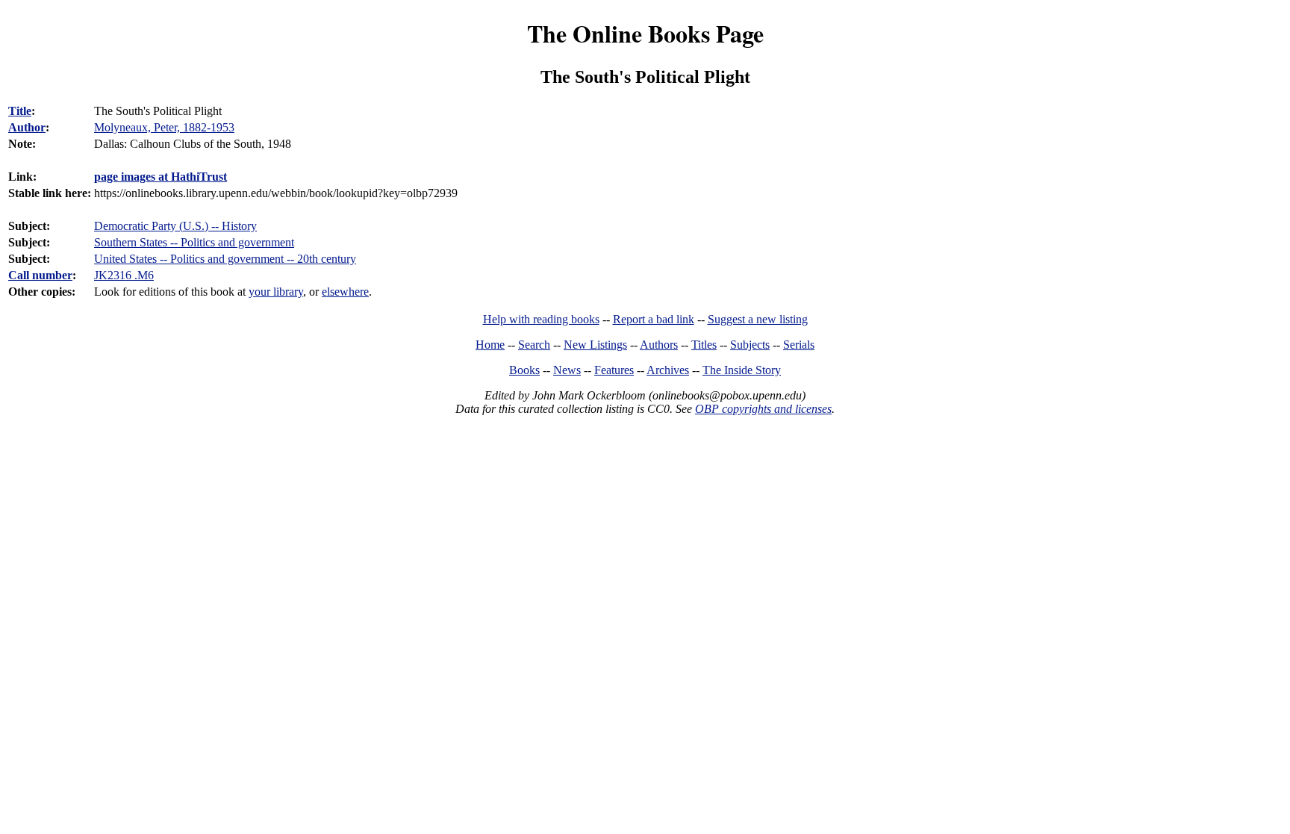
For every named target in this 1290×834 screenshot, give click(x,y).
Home (490, 344)
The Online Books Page (645, 33)
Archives (667, 370)
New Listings (595, 344)
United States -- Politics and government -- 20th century (225, 258)
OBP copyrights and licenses (763, 408)
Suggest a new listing (758, 319)
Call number (40, 275)
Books (524, 370)
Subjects (750, 344)
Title (19, 111)
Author (27, 127)
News (567, 370)
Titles (704, 344)
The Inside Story (741, 370)
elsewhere (345, 291)
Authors (659, 344)
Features (614, 370)
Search (534, 344)
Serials (798, 344)
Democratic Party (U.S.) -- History (175, 226)
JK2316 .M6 (124, 275)
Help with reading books (541, 319)
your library (276, 291)
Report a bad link (653, 319)
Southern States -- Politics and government (194, 242)
